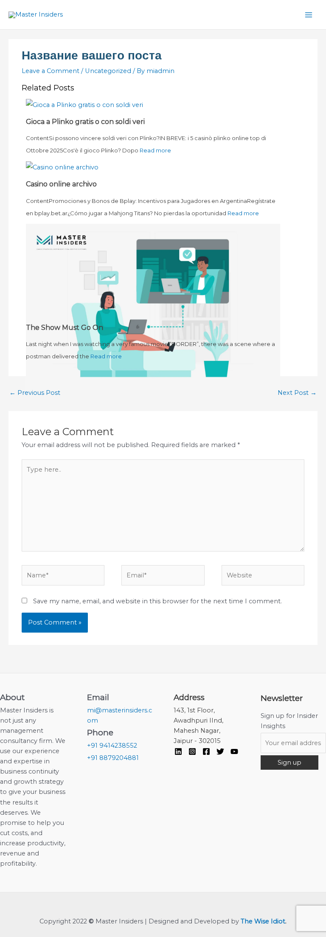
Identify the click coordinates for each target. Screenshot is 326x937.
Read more (155, 150)
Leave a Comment (50, 71)
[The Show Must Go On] (153, 306)
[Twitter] (220, 751)
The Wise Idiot (263, 921)
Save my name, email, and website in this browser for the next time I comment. (157, 601)
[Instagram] (192, 751)
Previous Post (34, 393)
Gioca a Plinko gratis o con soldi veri (85, 122)
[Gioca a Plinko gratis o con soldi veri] (84, 104)
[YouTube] (234, 751)
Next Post (297, 393)
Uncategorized (108, 71)
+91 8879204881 (113, 758)
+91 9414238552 (112, 745)
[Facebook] (206, 751)
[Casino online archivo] (62, 167)
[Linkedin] (178, 751)
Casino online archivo (61, 184)
